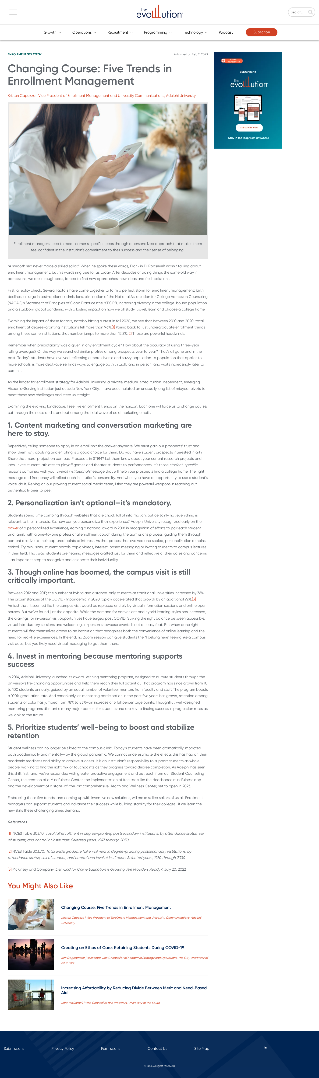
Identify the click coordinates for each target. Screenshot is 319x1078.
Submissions (14, 1048)
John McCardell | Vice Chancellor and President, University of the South (110, 1003)
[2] (129, 333)
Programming (155, 32)
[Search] (310, 12)
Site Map (201, 1048)
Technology (193, 32)
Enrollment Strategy (25, 54)
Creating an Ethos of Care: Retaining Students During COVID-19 (122, 947)
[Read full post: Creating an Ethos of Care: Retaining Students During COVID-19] (31, 955)
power (13, 528)
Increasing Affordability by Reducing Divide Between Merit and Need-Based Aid (134, 990)
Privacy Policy (62, 1048)
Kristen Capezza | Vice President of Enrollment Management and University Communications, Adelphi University (102, 95)
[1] (113, 327)
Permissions (110, 1048)
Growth (50, 32)
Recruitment (117, 32)
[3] (194, 599)
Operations (82, 32)
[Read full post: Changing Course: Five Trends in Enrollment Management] (31, 915)
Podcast (226, 32)
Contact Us (157, 1048)
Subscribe (261, 32)
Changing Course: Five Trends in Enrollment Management (116, 907)
